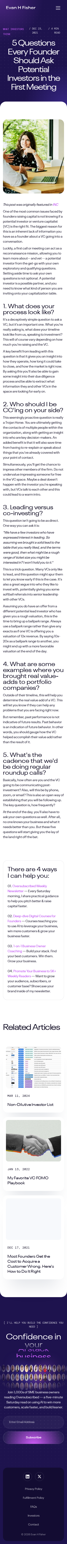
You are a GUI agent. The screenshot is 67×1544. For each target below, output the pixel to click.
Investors (33, 1515)
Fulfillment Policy (33, 1498)
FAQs (33, 1506)
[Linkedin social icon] (27, 1476)
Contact (33, 1524)
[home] (21, 8)
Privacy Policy (33, 1489)
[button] (57, 8)
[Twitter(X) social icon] (39, 1476)
